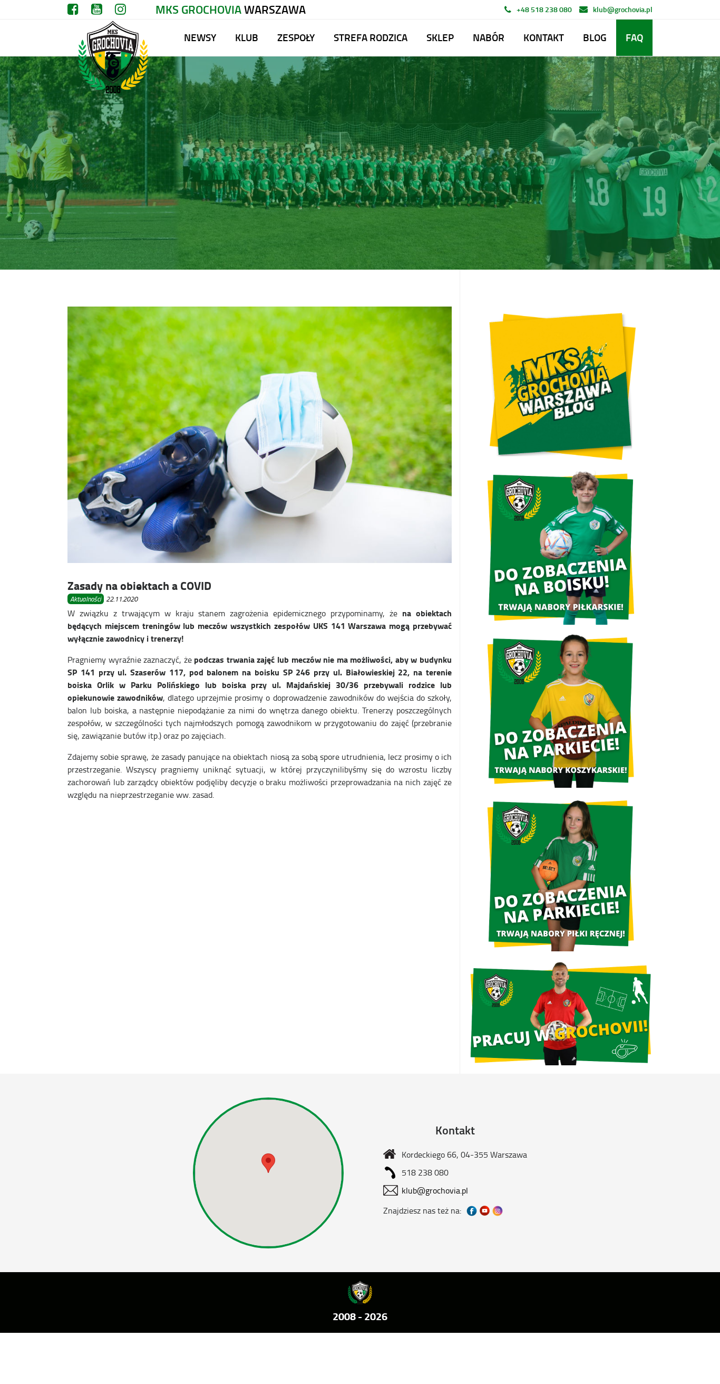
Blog (595, 37)
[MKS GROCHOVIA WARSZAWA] (111, 38)
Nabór (488, 37)
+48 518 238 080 (544, 9)
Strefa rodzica (370, 37)
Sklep (440, 37)
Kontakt (543, 37)
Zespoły (296, 37)
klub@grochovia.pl (623, 9)
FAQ (634, 37)
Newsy (200, 37)
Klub (246, 37)
